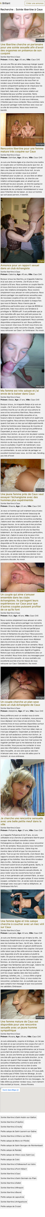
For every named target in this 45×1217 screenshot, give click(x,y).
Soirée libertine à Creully (11, 1127)
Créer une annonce (34, 3)
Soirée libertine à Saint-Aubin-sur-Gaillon (18, 1117)
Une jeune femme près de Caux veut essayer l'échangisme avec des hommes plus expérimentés (22, 497)
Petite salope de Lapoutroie (12, 1197)
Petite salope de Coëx (10, 1159)
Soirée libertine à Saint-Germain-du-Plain (18, 1178)
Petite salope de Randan (11, 1150)
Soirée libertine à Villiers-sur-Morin (16, 1136)
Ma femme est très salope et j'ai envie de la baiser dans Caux (20, 392)
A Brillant (5, 3)
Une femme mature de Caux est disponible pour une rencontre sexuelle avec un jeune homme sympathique (19, 1026)
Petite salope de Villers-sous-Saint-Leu (17, 1155)
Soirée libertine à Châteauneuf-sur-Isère (18, 1164)
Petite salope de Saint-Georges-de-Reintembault (22, 1145)
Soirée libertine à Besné (11, 1192)
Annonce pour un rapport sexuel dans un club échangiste (20, 267)
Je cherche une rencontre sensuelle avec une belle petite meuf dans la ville (22, 821)
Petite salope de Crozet (11, 1206)
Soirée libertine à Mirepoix (12, 1187)
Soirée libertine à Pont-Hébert (14, 1169)
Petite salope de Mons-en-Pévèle (15, 1141)
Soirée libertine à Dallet (11, 1183)
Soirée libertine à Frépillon (12, 1122)
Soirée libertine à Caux (10, 1173)
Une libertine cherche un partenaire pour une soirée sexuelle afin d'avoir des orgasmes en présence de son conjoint (22, 49)
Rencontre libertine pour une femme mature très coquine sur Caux (22, 150)
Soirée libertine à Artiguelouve (14, 1202)
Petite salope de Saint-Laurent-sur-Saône (18, 1131)
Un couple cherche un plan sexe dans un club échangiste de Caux (20, 703)
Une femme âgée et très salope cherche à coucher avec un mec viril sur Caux (22, 924)
